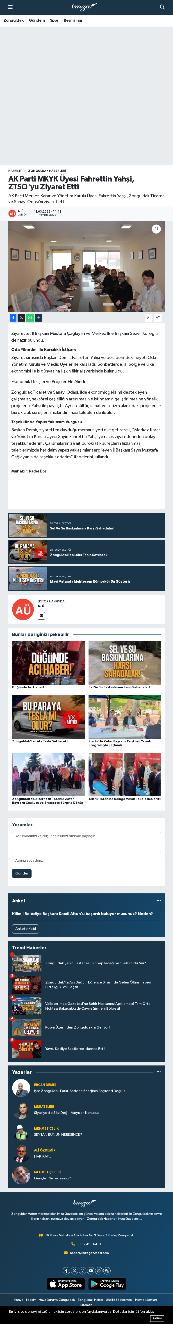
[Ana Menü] (10, 7)
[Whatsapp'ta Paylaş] (30, 318)
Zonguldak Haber (90, 1299)
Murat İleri (44, 1106)
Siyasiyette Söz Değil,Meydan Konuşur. (66, 1113)
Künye (18, 1299)
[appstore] (66, 1284)
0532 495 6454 (89, 1244)
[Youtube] (90, 1270)
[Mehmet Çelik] (21, 1131)
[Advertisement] (86, 129)
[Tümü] (159, 901)
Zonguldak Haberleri (47, 171)
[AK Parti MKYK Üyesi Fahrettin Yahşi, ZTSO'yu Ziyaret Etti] (86, 266)
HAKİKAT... (42, 1156)
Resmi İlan (73, 20)
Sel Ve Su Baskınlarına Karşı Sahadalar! (119, 687)
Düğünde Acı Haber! (28, 687)
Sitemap (86, 1305)
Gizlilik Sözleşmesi (119, 1299)
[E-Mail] (41, 616)
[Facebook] (66, 1270)
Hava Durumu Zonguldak (57, 1299)
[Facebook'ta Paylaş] (13, 318)
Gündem (37, 20)
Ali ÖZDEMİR (44, 1150)
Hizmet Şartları (146, 1299)
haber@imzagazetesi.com (89, 1253)
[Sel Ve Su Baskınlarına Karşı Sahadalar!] (125, 663)
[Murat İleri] (21, 1110)
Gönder (22, 873)
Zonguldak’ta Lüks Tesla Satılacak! (40, 741)
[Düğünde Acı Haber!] (48, 663)
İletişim (31, 1299)
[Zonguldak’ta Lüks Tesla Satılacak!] (48, 717)
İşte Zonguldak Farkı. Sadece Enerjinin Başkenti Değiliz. (80, 1091)
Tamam (157, 1318)
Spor (54, 20)
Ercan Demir (45, 1085)
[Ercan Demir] (21, 1088)
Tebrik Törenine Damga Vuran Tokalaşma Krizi (125, 799)
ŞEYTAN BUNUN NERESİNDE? (58, 1135)
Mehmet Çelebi (47, 1172)
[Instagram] (82, 1270)
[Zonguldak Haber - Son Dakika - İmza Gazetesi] (86, 7)
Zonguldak (13, 20)
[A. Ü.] (23, 609)
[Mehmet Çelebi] (21, 1175)
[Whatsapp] (98, 1270)
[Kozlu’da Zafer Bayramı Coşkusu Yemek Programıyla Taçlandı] (125, 717)
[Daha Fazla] (38, 318)
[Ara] (162, 7)
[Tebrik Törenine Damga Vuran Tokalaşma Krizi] (125, 775)
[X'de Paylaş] (21, 318)
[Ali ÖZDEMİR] (21, 1153)
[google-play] (107, 1284)
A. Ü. (42, 606)
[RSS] (107, 1270)
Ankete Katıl (25, 929)
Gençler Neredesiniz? (52, 1178)
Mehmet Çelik (46, 1128)
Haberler (15, 171)
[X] (74, 1270)
